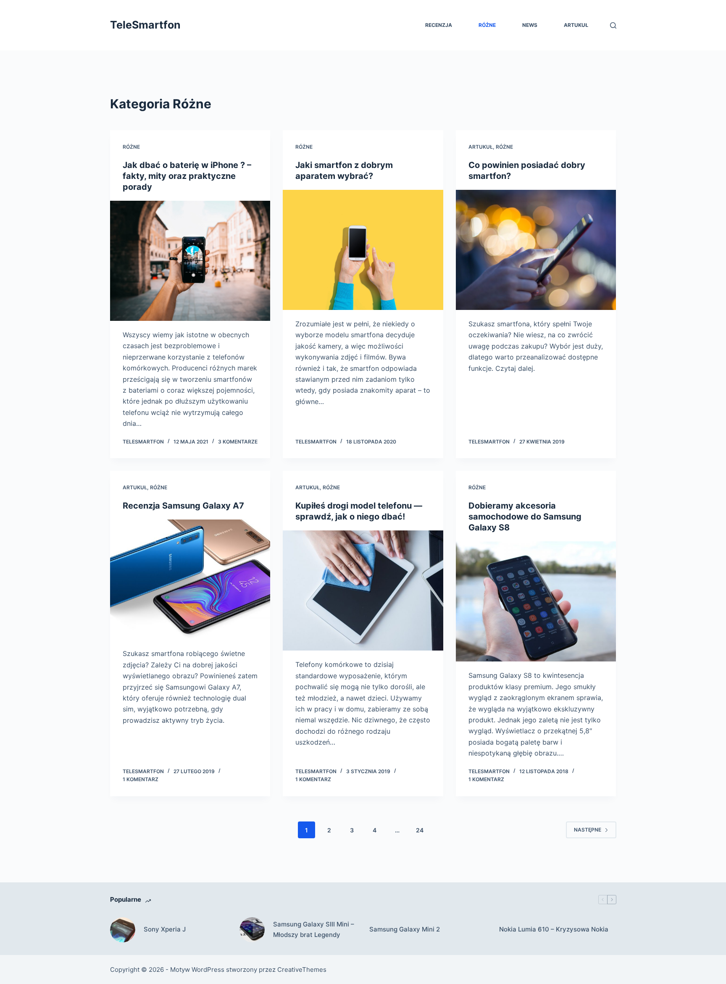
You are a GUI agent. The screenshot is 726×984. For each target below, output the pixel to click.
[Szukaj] (613, 25)
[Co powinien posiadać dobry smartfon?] (536, 250)
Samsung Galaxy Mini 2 (404, 929)
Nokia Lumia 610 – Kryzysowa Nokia (553, 929)
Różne (487, 25)
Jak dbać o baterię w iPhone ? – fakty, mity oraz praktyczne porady (187, 176)
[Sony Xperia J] (122, 929)
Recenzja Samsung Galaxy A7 (183, 506)
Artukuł (576, 25)
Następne (587, 830)
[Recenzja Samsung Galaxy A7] (190, 580)
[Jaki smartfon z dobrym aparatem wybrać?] (363, 250)
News (529, 25)
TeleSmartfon (145, 24)
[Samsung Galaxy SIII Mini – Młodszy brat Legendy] (252, 929)
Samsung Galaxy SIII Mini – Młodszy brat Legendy (313, 929)
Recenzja (438, 25)
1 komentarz (140, 779)
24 (420, 830)
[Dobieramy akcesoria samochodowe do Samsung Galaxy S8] (536, 601)
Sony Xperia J (165, 929)
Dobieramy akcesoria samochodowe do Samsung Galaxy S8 (524, 517)
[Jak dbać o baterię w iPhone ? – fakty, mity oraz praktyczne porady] (190, 261)
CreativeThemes (301, 970)
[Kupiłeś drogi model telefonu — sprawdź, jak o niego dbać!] (363, 590)
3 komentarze (238, 441)
